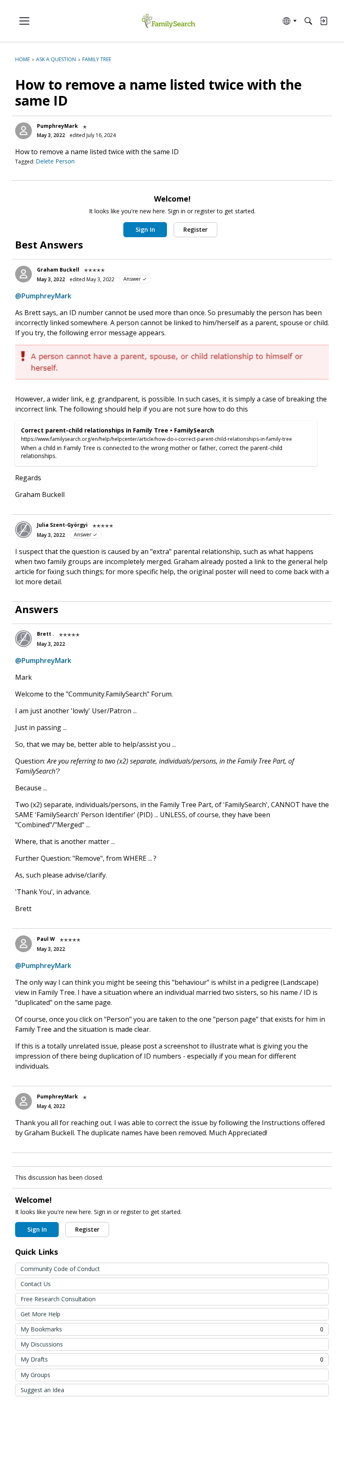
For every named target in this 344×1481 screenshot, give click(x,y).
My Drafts (172, 1359)
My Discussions (42, 1344)
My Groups (35, 1375)
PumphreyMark (57, 125)
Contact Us (36, 1284)
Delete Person (55, 161)
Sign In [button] (145, 229)
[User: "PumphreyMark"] (23, 130)
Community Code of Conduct (60, 1269)
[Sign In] (323, 20)
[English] (168, 21)
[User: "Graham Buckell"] (23, 274)
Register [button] (195, 229)
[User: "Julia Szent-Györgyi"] (23, 529)
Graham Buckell (58, 269)
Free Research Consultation (58, 1299)
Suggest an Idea (42, 1390)
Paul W (46, 938)
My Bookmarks (172, 1329)
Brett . (45, 633)
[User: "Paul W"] (23, 943)
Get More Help (40, 1314)
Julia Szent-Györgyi (62, 524)
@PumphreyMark (43, 295)
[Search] (308, 20)
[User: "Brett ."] (23, 638)
